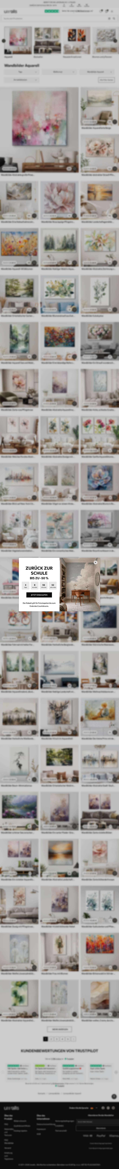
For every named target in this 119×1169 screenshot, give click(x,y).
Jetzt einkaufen (39, 595)
